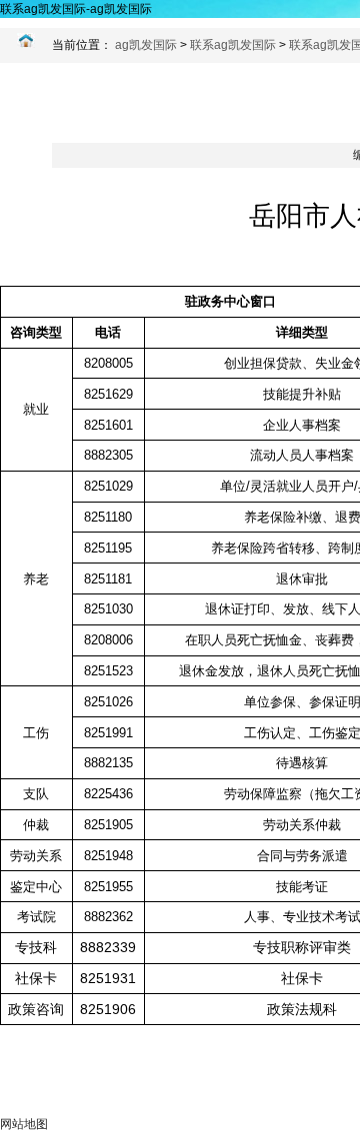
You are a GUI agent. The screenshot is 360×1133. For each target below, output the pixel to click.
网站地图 (24, 1124)
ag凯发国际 (146, 45)
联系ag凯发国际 (233, 45)
